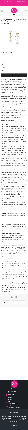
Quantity (3, 67)
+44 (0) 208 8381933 (13, 403)
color (2, 55)
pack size (3, 61)
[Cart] (26, 11)
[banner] (14, 11)
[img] (11, 425)
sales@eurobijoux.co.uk (14, 407)
